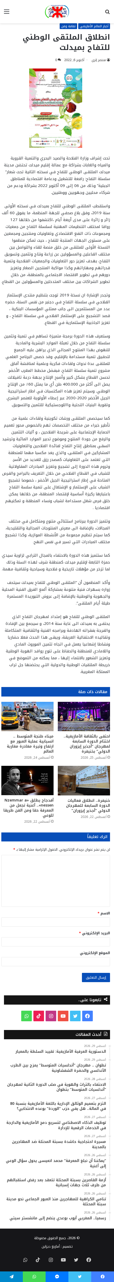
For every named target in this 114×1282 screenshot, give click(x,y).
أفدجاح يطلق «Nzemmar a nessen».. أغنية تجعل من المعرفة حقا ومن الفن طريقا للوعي (28, 808)
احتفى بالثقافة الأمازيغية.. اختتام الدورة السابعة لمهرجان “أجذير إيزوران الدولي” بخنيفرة (87, 744)
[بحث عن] (107, 14)
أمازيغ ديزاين (51, 1246)
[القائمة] (6, 14)
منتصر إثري (98, 60)
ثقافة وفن (68, 26)
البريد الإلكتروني (94, 933)
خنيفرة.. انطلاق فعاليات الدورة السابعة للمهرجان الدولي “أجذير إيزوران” (88, 805)
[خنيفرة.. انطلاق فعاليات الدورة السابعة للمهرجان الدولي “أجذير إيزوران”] (84, 780)
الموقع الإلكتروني (95, 953)
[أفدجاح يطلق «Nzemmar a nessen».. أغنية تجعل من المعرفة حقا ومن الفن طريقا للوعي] (27, 780)
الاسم (104, 913)
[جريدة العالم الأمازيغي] (57, 12)
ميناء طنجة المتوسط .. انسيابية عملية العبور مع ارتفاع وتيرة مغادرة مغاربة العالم (30, 744)
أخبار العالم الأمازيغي (94, 26)
